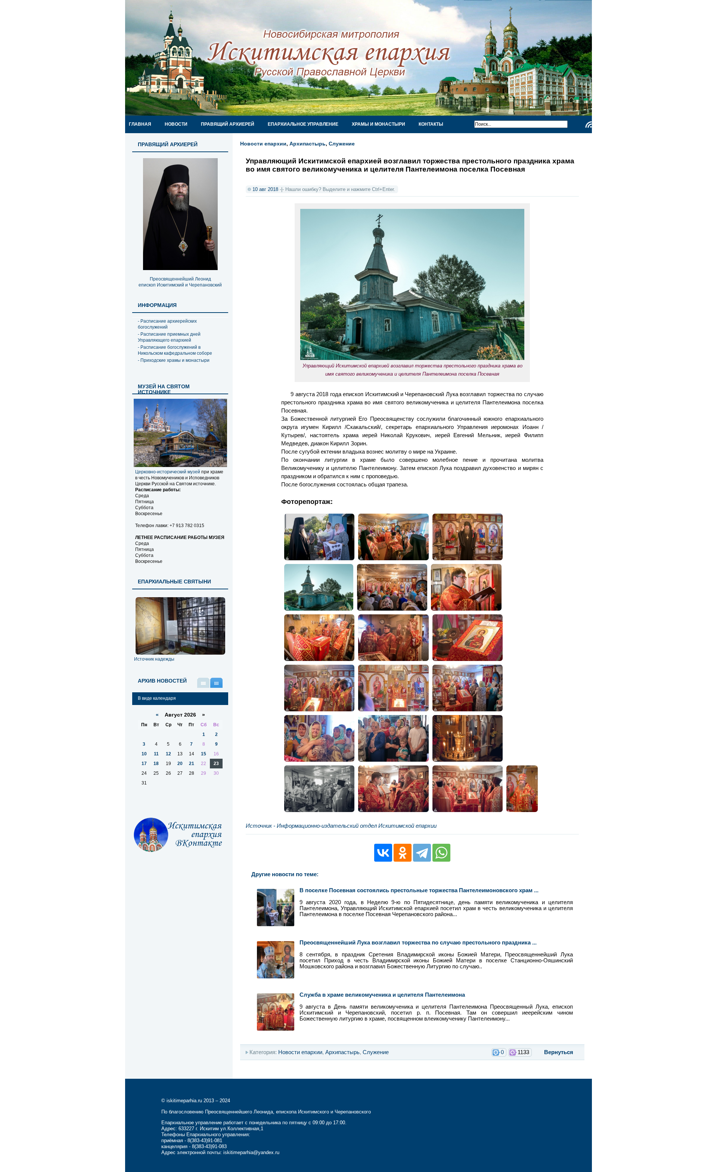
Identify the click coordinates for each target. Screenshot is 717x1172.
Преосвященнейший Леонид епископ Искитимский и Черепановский (180, 282)
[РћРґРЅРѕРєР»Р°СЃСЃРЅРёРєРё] (403, 853)
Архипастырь (307, 144)
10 (144, 753)
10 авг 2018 (265, 189)
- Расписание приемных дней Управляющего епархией (169, 337)
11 (156, 753)
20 (180, 763)
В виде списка (203, 683)
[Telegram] (422, 853)
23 (216, 763)
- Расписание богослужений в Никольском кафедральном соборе (175, 350)
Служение (342, 144)
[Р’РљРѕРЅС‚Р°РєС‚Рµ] (383, 853)
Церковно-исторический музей (167, 471)
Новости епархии (263, 144)
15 (203, 753)
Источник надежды (154, 659)
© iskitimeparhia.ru (182, 1100)
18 (156, 763)
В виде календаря (216, 683)
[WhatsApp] (441, 853)
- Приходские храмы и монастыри (173, 360)
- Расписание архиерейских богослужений (167, 324)
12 (168, 753)
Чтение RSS (588, 124)
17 (144, 763)
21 (191, 763)
